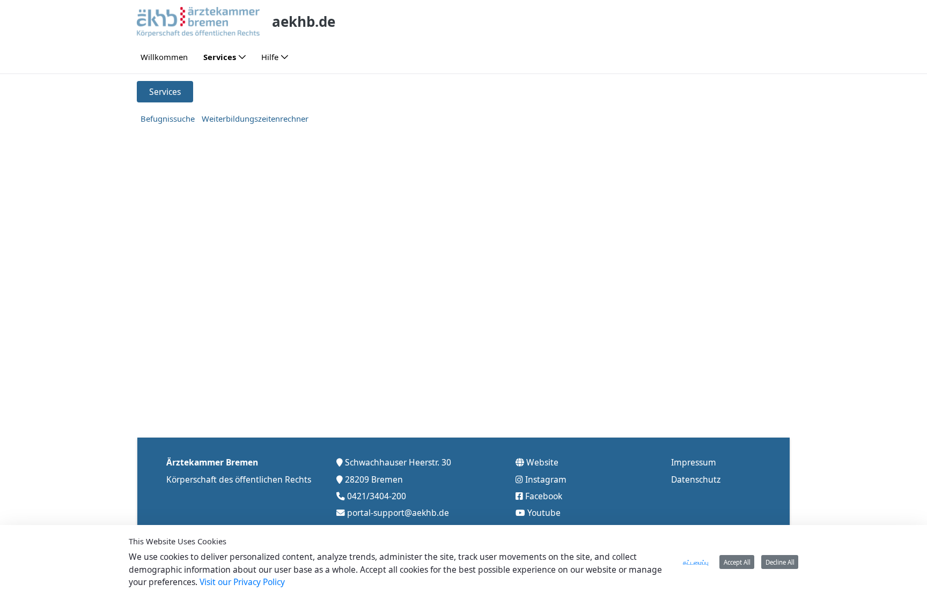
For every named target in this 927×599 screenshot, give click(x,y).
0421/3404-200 (376, 496)
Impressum (693, 462)
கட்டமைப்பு (696, 562)
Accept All (737, 562)
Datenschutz (695, 479)
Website (542, 462)
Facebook (543, 496)
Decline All (780, 562)
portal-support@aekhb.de (398, 513)
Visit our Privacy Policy (242, 582)
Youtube (544, 513)
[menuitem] (164, 57)
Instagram (545, 479)
